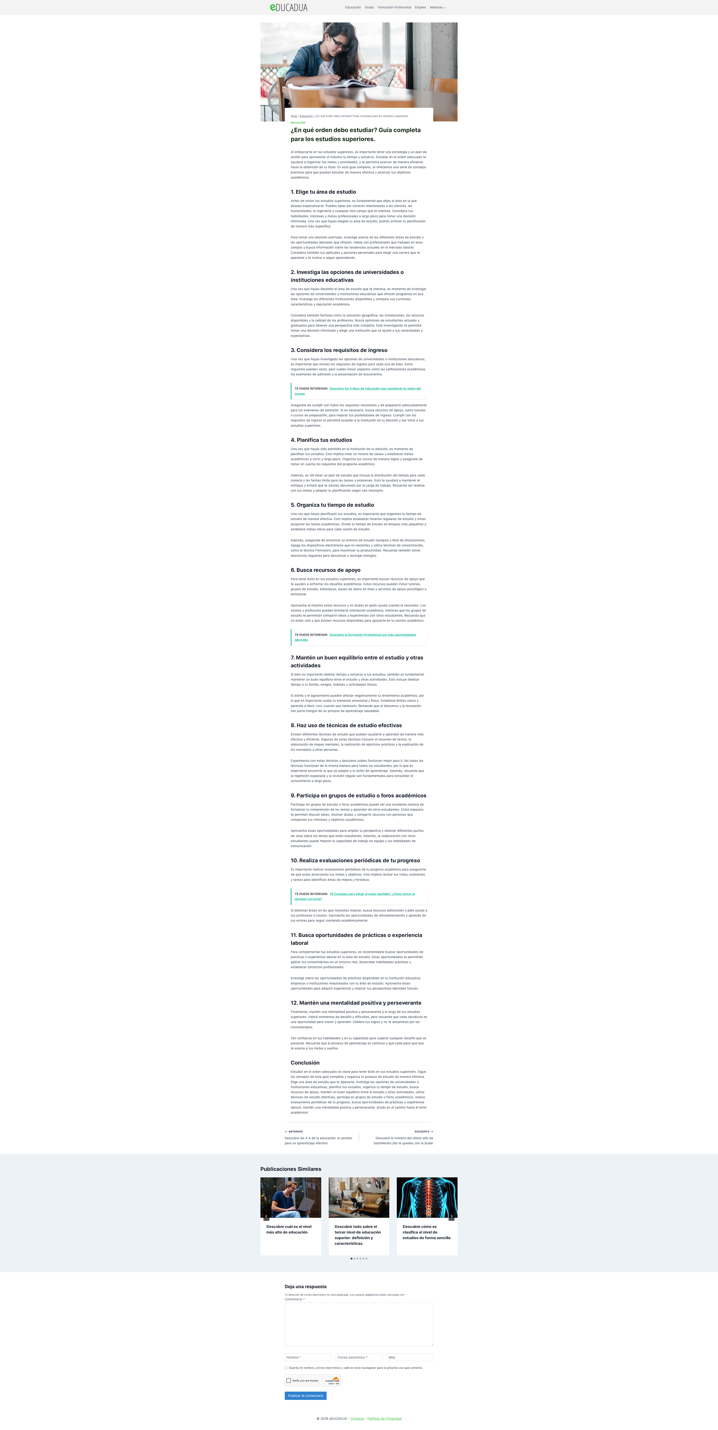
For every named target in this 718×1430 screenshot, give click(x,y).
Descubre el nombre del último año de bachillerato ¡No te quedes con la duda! (403, 1137)
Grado (369, 7)
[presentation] (290, 1197)
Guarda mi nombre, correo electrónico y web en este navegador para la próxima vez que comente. (356, 1368)
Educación (353, 7)
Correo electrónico (352, 1357)
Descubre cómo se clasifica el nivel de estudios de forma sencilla (427, 1232)
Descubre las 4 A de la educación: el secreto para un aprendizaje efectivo (318, 1137)
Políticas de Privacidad (384, 1418)
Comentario (295, 1299)
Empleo (420, 7)
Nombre (293, 1357)
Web (392, 1357)
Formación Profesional (394, 7)
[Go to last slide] (266, 1216)
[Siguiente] (452, 1216)
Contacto (357, 1418)
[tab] (351, 1259)
